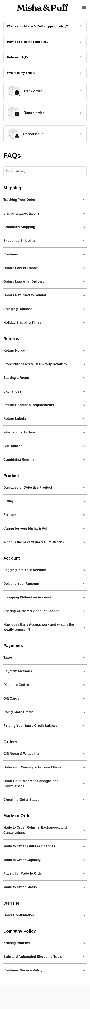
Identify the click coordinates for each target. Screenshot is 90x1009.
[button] (45, 199)
